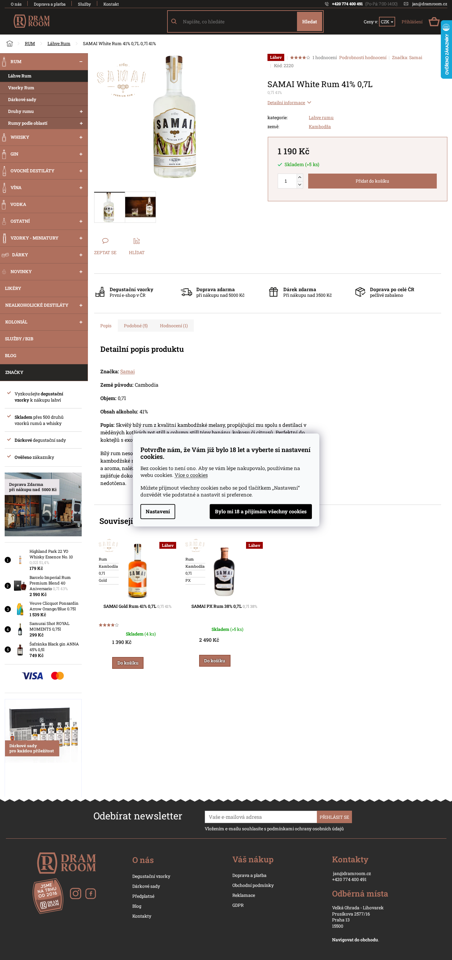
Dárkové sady (146, 886)
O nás (16, 4)
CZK (385, 22)
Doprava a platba (50, 4)
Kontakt (111, 4)
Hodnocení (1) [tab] (174, 326)
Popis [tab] (106, 326)
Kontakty (141, 916)
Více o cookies (191, 475)
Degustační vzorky (151, 876)
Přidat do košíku (372, 181)
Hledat (309, 21)
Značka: (407, 57)
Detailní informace (286, 102)
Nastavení (158, 511)
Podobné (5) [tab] (136, 326)
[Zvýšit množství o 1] (300, 177)
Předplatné (143, 896)
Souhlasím (261, 511)
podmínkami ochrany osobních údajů (305, 829)
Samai (127, 371)
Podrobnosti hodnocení (362, 57)
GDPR (238, 905)
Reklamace (243, 895)
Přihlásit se (334, 817)
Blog (136, 906)
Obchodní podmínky (253, 885)
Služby (84, 4)
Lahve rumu (321, 117)
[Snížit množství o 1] (300, 184)
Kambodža (320, 126)
